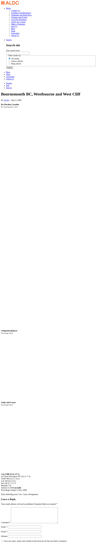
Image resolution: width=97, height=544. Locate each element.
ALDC (6, 100)
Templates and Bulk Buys (21, 15)
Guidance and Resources (21, 13)
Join (7, 85)
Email (4, 531)
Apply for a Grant (18, 22)
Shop (13, 31)
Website (4, 536)
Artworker (15, 33)
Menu (8, 8)
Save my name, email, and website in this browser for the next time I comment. (35, 541)
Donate (9, 83)
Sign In (9, 88)
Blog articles (16, 64)
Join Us (14, 26)
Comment (5, 522)
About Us (15, 35)
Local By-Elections (19, 20)
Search (8, 40)
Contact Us (15, 10)
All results (15, 59)
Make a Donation (18, 24)
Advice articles (17, 61)
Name (4, 527)
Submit (9, 68)
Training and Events (19, 17)
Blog (13, 29)
